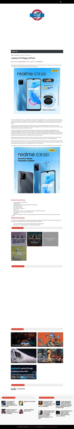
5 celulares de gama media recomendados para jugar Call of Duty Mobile (9, 404)
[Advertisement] (37, 39)
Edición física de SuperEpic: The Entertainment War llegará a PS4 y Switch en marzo (49, 360)
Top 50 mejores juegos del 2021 (21, 345)
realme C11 (17, 55)
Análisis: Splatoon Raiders (46, 345)
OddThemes (47, 427)
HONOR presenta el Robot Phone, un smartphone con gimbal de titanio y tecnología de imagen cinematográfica (23, 359)
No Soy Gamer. (32, 427)
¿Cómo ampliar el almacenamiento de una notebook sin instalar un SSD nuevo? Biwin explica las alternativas (23, 376)
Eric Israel (15, 61)
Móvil (27, 61)
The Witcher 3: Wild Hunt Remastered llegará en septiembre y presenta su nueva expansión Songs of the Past (46, 414)
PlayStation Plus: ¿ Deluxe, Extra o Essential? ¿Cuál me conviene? (12, 411)
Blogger (54, 427)
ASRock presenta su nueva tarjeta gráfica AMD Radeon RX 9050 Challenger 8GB (64, 413)
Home (12, 55)
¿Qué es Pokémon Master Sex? (29, 410)
